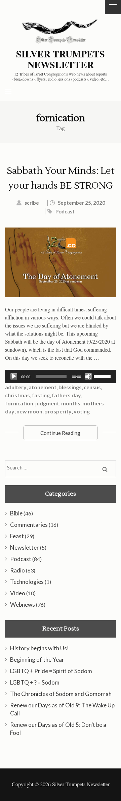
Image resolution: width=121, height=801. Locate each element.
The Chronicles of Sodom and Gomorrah (61, 693)
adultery (16, 387)
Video (17, 593)
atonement (42, 387)
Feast (17, 536)
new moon (29, 411)
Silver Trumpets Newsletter (60, 59)
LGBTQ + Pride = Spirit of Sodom (51, 670)
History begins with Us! (39, 648)
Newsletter (24, 547)
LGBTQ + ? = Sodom (34, 682)
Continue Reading (60, 433)
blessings (70, 387)
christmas (17, 395)
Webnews (22, 604)
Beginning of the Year (37, 659)
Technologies (27, 581)
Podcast (65, 211)
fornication (19, 403)
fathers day (66, 395)
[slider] (103, 376)
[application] (60, 376)
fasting (41, 395)
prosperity (58, 411)
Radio (17, 570)
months (70, 403)
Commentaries (29, 524)
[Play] (13, 376)
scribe (32, 203)
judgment (47, 403)
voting (82, 411)
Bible (16, 513)
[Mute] (88, 376)
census (92, 387)
